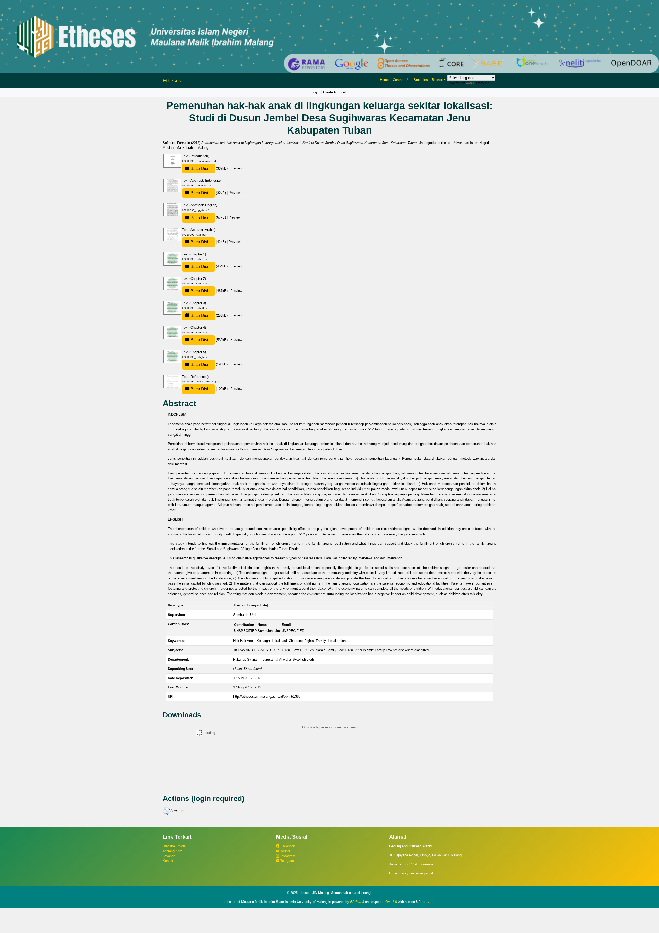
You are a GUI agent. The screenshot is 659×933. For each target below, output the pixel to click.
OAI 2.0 (391, 902)
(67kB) (208, 217)
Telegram (286, 861)
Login (315, 92)
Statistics (421, 80)
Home (384, 80)
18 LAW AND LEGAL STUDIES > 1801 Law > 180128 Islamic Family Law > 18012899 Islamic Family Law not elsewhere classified (331, 650)
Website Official (174, 846)
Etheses (172, 80)
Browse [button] (437, 80)
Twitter (284, 851)
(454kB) (209, 266)
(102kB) (209, 389)
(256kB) (209, 315)
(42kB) (208, 242)
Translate (482, 83)
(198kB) (209, 364)
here (430, 901)
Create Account (334, 92)
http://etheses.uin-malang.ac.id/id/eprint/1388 (266, 697)
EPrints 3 (357, 902)
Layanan (169, 856)
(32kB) (208, 193)
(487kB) (209, 291)
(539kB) (209, 340)
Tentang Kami (173, 851)
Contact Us (401, 80)
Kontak (168, 861)
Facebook (287, 846)
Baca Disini (200, 168)
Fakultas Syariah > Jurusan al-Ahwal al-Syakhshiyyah (273, 659)
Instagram (287, 856)
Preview (236, 168)
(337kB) (209, 168)
